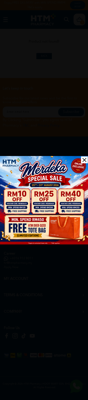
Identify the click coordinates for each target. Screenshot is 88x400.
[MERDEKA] (44, 200)
